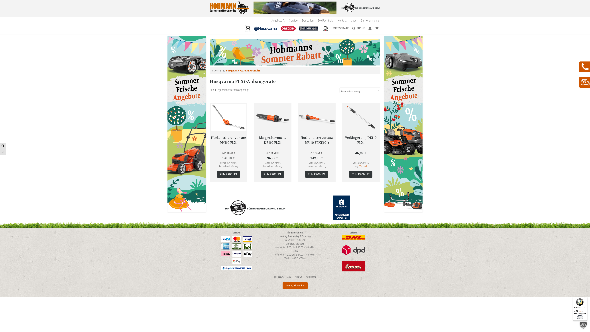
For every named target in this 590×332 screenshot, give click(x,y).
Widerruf (298, 277)
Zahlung (236, 232)
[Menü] (585, 298)
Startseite (218, 70)
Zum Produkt (228, 174)
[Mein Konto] (369, 28)
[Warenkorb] (376, 28)
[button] (583, 325)
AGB (289, 277)
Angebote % (278, 20)
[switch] (580, 317)
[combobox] (359, 90)
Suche (361, 28)
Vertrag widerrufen (295, 285)
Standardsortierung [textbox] (350, 91)
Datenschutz (310, 277)
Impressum (279, 277)
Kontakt (342, 20)
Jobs (353, 20)
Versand (363, 166)
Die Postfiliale (325, 20)
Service (293, 20)
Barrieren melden (370, 20)
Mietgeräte (341, 28)
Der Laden (308, 20)
